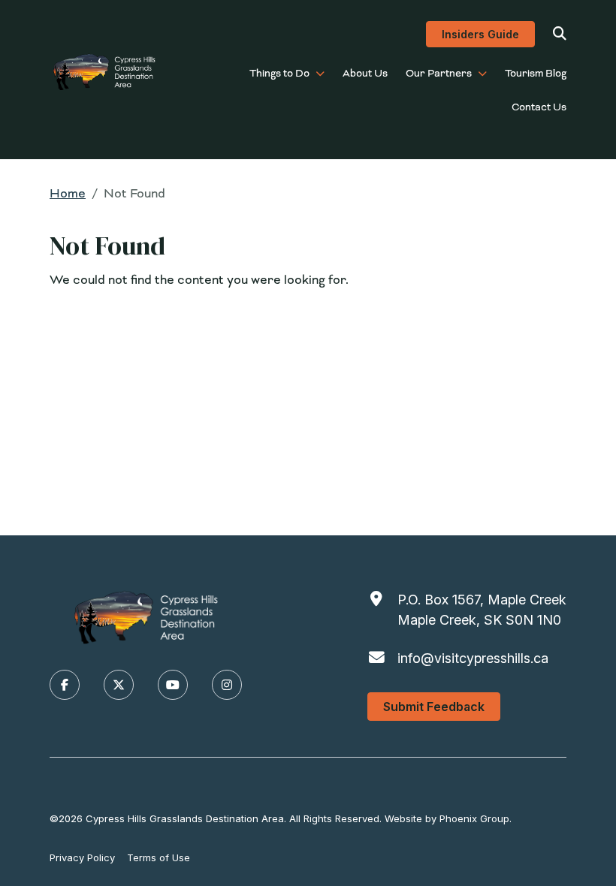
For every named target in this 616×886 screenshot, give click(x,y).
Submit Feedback (434, 706)
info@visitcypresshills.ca (472, 658)
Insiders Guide (480, 34)
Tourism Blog (535, 73)
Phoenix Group (474, 818)
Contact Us (539, 107)
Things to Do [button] (279, 73)
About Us (365, 73)
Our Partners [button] (439, 73)
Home (68, 193)
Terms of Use (158, 857)
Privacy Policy (82, 857)
